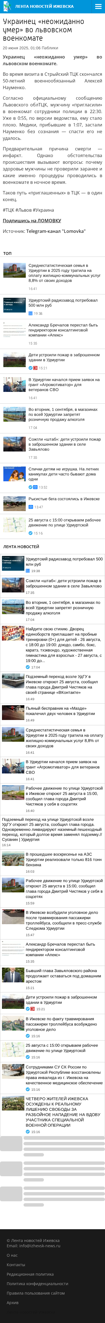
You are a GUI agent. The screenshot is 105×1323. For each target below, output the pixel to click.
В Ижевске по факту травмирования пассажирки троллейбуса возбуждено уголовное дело (61, 1024)
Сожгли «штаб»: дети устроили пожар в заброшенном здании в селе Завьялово (65, 444)
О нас (12, 1255)
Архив (12, 1302)
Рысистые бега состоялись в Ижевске (64, 499)
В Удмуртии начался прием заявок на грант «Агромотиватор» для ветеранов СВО (64, 384)
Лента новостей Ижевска (31, 1312)
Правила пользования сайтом (36, 1293)
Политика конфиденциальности (37, 1283)
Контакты (16, 1264)
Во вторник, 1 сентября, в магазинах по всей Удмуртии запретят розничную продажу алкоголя (63, 414)
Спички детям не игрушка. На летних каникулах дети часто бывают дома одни (64, 474)
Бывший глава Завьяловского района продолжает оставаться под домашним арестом (63, 975)
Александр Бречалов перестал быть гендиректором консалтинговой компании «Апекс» (63, 330)
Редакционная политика (30, 1274)
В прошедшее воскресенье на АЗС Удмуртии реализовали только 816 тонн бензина (64, 859)
